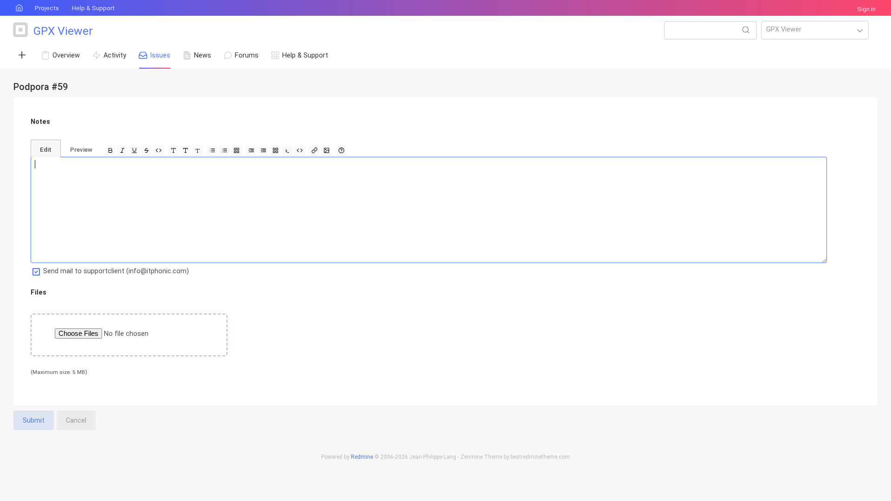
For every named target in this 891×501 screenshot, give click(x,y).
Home (18, 8)
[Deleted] (146, 150)
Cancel (76, 420)
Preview (81, 149)
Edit (46, 149)
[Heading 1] (173, 150)
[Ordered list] (224, 150)
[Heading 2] (185, 150)
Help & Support (93, 8)
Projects (47, 8)
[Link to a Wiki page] (314, 150)
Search (746, 30)
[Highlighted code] (299, 150)
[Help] (341, 150)
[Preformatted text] (287, 150)
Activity (114, 55)
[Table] (275, 150)
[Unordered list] (212, 150)
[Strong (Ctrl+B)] (110, 150)
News (202, 55)
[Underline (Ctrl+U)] (134, 150)
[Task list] (236, 150)
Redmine (362, 457)
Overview (66, 55)
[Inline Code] (158, 150)
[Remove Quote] (263, 150)
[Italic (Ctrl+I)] (122, 150)
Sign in (866, 9)
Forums (246, 55)
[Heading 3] (197, 150)
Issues (160, 55)
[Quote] (251, 150)
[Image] (326, 150)
